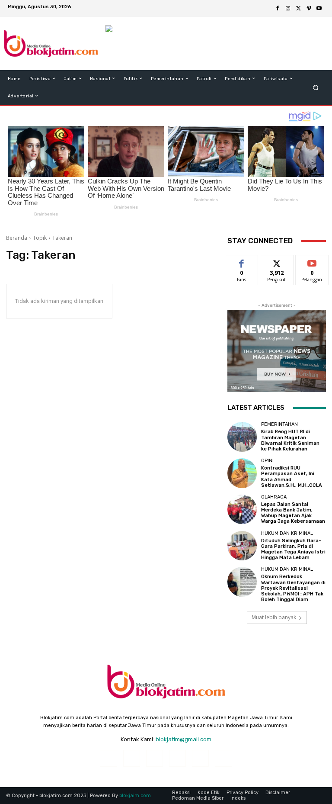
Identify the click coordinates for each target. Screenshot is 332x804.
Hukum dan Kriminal (287, 533)
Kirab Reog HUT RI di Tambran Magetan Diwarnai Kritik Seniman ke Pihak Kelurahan (290, 440)
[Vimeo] (308, 8)
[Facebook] (277, 8)
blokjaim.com (135, 795)
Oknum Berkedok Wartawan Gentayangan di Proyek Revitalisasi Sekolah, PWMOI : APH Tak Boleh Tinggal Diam (293, 588)
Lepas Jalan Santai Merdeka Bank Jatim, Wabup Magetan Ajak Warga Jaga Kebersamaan (293, 513)
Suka (242, 261)
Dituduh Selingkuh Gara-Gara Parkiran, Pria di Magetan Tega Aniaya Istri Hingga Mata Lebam (293, 549)
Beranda (16, 237)
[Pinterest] (177, 758)
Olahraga (274, 497)
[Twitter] (298, 8)
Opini (267, 460)
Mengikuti (276, 261)
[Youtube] (319, 8)
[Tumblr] (200, 758)
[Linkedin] (154, 758)
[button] (315, 87)
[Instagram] (288, 8)
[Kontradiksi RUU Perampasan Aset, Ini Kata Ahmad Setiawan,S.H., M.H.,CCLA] (242, 473)
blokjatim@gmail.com (183, 739)
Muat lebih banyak (274, 617)
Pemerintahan (279, 424)
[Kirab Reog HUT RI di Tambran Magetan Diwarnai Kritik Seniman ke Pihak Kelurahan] (242, 436)
